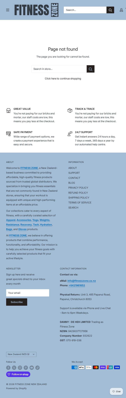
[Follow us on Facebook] (8, 368)
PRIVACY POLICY (78, 187)
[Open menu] (7, 10)
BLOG (71, 182)
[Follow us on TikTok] (37, 368)
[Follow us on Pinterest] (26, 368)
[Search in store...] (90, 69)
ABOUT (72, 167)
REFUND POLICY (78, 192)
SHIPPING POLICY (78, 197)
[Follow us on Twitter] (14, 368)
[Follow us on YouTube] (32, 368)
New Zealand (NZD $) (19, 354)
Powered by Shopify (16, 388)
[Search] (110, 10)
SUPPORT (74, 172)
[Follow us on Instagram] (20, 368)
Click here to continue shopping (63, 78)
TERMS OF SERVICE (79, 202)
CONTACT (74, 177)
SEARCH (73, 207)
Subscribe (17, 302)
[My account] (121, 10)
